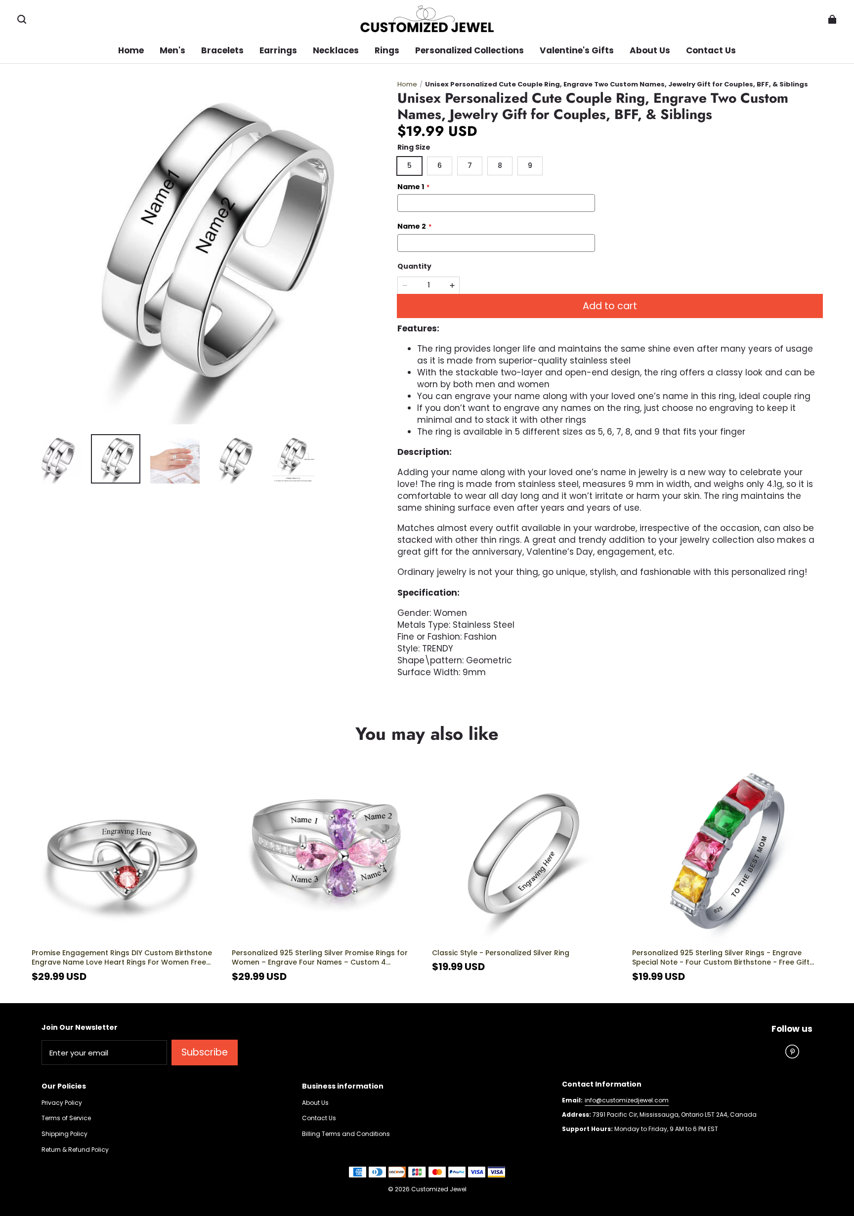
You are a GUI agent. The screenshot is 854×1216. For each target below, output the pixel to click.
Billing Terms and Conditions (346, 1134)
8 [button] (500, 165)
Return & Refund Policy (75, 1150)
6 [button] (439, 165)
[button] (22, 19)
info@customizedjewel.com (627, 1100)
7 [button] (470, 165)
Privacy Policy (62, 1103)
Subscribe (204, 1052)
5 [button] (409, 165)
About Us (315, 1103)
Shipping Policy (64, 1134)
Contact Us (319, 1118)
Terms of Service (66, 1118)
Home (407, 84)
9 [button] (530, 165)
